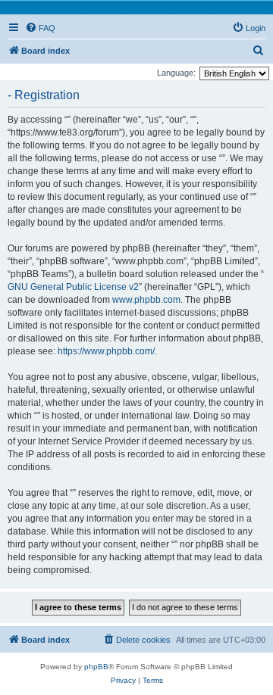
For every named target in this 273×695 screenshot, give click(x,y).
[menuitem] (40, 28)
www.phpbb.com (146, 300)
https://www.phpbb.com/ (106, 351)
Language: (176, 72)
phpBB (96, 666)
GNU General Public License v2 (73, 287)
